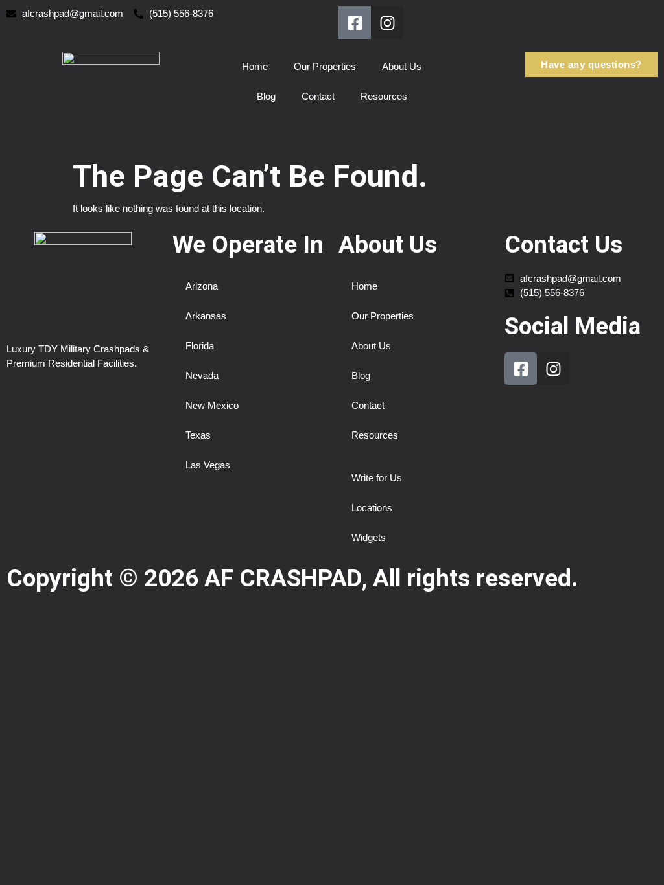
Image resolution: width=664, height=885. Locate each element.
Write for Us (376, 477)
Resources (384, 96)
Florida (199, 345)
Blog (266, 96)
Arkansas (205, 315)
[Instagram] (387, 22)
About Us (401, 66)
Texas (198, 435)
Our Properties (325, 66)
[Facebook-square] (354, 22)
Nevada (202, 375)
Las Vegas (207, 464)
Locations (371, 507)
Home (255, 66)
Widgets (368, 537)
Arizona (201, 286)
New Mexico (212, 405)
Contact (318, 96)
